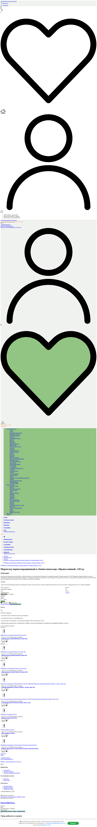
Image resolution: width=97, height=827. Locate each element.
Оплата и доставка (8, 771)
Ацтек (11, 431)
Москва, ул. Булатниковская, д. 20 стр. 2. (11, 227)
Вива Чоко (12, 442)
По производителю (12, 428)
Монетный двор (14, 460)
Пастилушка (13, 463)
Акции (8, 514)
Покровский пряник (15, 464)
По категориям (10, 484)
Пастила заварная (14, 499)
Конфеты (12, 494)
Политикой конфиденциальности (55, 823)
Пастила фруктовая (15, 501)
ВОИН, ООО (13, 445)
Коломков (12, 454)
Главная (6, 556)
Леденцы (12, 495)
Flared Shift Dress (8, 803)
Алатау (11, 430)
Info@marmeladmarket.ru (7, 226)
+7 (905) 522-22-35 (5, 224)
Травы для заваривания (16, 508)
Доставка (7, 604)
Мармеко (12, 456)
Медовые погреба (14, 457)
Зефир (11, 491)
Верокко (12, 441)
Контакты (6, 778)
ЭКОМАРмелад (14, 482)
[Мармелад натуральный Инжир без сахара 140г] (4, 632)
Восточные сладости (15, 489)
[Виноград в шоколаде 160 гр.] (4, 711)
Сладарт (12, 472)
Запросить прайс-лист (9, 531)
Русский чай (13, 465)
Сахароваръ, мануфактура (16, 468)
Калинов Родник (14, 452)
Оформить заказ (21, 796)
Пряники (12, 504)
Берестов (12, 437)
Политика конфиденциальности (12, 773)
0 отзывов (10, 594)
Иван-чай (12, 506)
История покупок (8, 787)
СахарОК (12, 469)
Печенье (12, 502)
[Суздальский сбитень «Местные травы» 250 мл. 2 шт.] (4, 696)
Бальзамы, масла (14, 486)
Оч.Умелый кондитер (15, 461)
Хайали (12, 479)
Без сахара (9, 513)
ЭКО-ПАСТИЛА (14, 483)
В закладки (5, 602)
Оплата (2, 604)
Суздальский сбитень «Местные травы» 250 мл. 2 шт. (16, 702)
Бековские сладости (15, 434)
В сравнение (13, 602)
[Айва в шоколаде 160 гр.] (4, 727)
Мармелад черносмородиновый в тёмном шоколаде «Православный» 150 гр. (23, 560)
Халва (11, 509)
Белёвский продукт (15, 435)
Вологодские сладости (15, 446)
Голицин (12, 448)
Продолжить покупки (6, 796)
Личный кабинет (8, 786)
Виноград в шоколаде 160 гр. (9, 717)
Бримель (12, 439)
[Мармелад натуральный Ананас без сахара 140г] (4, 666)
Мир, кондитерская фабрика (17, 458)
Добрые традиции (14, 450)
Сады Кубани (13, 467)
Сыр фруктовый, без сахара (17, 505)
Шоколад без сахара (15, 512)
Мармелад (12, 497)
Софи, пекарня (13, 475)
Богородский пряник (15, 438)
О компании (7, 770)
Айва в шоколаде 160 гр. (8, 733)
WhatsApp (5, 3)
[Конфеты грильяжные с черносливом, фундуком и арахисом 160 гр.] (4, 742)
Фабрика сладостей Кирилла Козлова (19, 478)
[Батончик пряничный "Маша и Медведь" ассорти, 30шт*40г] (4, 681)
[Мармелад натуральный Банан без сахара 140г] (4, 649)
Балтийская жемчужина (16, 433)
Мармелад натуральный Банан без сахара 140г (14, 655)
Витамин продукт (14, 443)
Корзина (14, 796)
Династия (12, 449)
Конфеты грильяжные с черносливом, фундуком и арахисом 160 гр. (19, 748)
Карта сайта (7, 780)
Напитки (12, 498)
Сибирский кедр (14, 471)
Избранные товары (8, 789)
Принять (73, 823)
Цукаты (12, 510)
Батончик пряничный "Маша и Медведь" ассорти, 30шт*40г (18, 687)
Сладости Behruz (14, 473)
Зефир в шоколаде (14, 493)
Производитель (8, 557)
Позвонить (5, 5)
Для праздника (13, 490)
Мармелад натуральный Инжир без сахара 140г (14, 638)
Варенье (12, 487)
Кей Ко (11, 453)
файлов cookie (47, 825)
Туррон (11, 476)
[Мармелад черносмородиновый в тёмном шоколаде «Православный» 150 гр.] (21, 565)
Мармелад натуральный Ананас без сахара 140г (14, 672)
